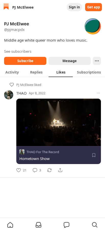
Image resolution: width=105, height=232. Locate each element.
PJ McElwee (24, 84)
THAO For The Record (43, 152)
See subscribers (17, 51)
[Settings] (97, 140)
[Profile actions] (97, 61)
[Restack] (49, 170)
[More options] (98, 93)
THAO (21, 93)
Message (69, 61)
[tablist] (52, 72)
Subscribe (25, 61)
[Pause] (22, 140)
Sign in (74, 7)
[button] (10, 225)
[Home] (6, 7)
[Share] (60, 170)
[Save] (94, 155)
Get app (93, 7)
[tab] (12, 72)
